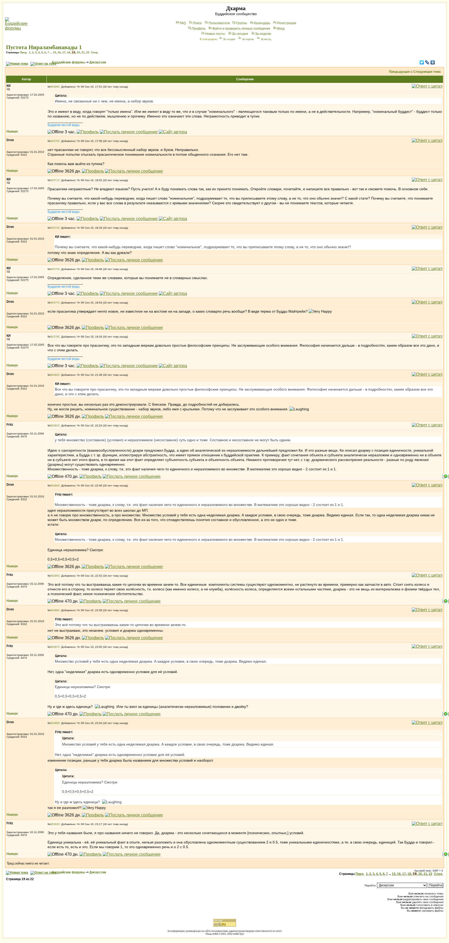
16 (59, 52)
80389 (54, 723)
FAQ (183, 23)
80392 (54, 824)
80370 (54, 141)
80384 (54, 485)
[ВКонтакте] (432, 62)
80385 (54, 575)
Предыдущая (399, 72)
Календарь (262, 23)
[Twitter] (422, 62)
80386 (54, 610)
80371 (54, 180)
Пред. (23, 52)
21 (83, 52)
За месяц (266, 39)
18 (68, 52)
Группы (241, 23)
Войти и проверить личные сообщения (241, 28)
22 (87, 52)
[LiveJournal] (427, 62)
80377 (54, 302)
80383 (54, 425)
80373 (54, 227)
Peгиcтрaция (286, 23)
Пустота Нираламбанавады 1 (44, 47)
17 (63, 52)
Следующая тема (427, 72)
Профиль (199, 28)
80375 (54, 269)
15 (54, 52)
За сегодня (240, 34)
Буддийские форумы (68, 62)
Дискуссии (97, 62)
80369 (54, 86)
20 (78, 52)
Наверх (12, 131)
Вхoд (281, 28)
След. (94, 52)
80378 (54, 336)
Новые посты (215, 34)
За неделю (263, 34)
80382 (54, 374)
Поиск (197, 23)
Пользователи (219, 23)
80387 (54, 646)
